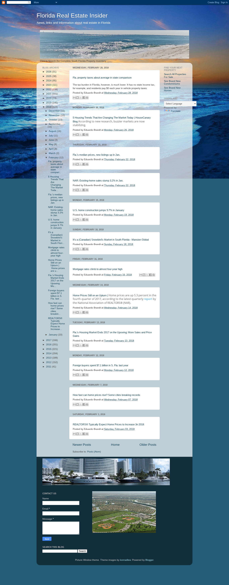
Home (115, 444)
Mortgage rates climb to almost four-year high (97, 269)
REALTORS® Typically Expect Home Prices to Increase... (56, 323)
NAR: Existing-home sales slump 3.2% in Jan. (98, 180)
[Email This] (74, 97)
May (51, 144)
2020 (49, 98)
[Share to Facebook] (83, 97)
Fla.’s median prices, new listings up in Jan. (96, 154)
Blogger (149, 560)
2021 (49, 94)
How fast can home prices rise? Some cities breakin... (56, 308)
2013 (49, 358)
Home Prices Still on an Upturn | (90, 295)
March (52, 153)
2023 (49, 85)
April (51, 149)
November (55, 115)
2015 (49, 349)
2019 (49, 102)
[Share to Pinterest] (87, 97)
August (53, 131)
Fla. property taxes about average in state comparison (102, 77)
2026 (49, 71)
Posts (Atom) (94, 451)
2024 (49, 80)
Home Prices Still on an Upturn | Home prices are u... (56, 265)
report (148, 299)
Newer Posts (82, 444)
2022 (49, 89)
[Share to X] (80, 97)
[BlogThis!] (77, 97)
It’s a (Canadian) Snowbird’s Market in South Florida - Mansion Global (111, 239)
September (55, 124)
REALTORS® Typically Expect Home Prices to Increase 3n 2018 (108, 424)
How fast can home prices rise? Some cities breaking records (106, 395)
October (53, 120)
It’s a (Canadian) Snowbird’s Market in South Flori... (56, 237)
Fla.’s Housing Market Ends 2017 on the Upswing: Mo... (56, 280)
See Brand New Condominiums (172, 82)
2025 (49, 76)
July (51, 135)
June (52, 140)
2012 (49, 362)
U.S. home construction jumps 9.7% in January (98, 210)
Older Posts (147, 444)
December (55, 111)
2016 (49, 344)
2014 (49, 353)
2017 (49, 340)
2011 (49, 366)
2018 (49, 107)
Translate (176, 111)
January (53, 334)
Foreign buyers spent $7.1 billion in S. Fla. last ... (56, 294)
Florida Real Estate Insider (72, 15)
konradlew (125, 560)
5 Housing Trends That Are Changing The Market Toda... (56, 183)
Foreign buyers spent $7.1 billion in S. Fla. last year (100, 365)
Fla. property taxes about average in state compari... (55, 167)
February (54, 157)
